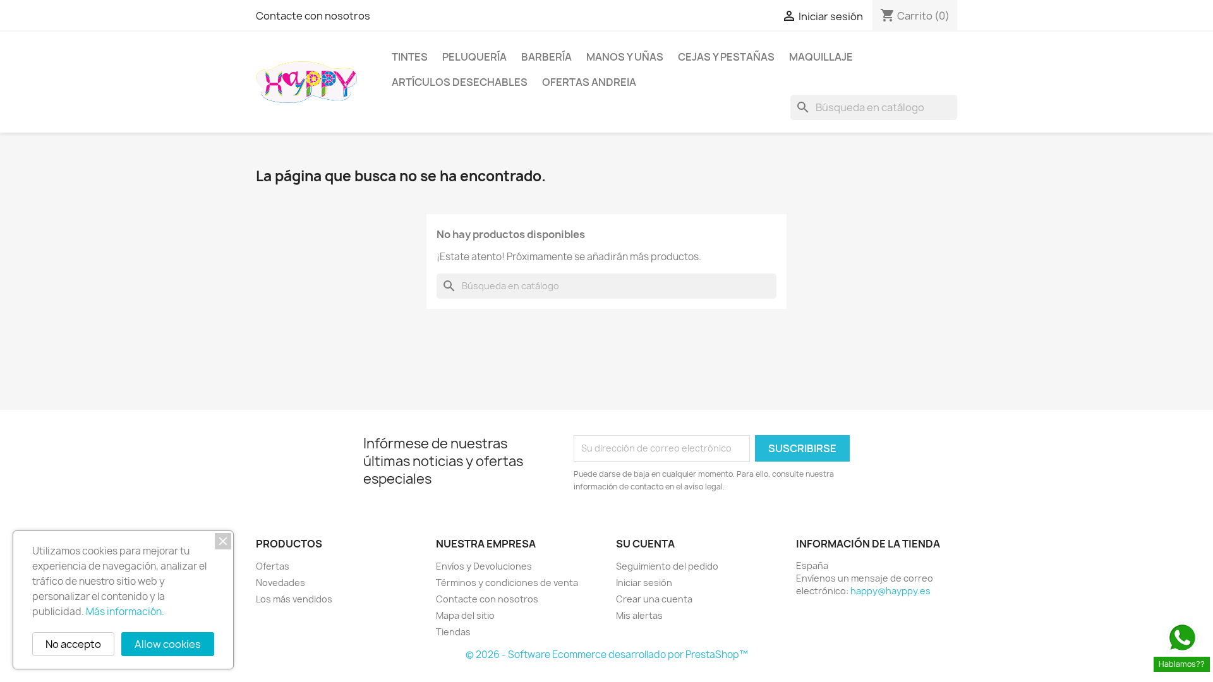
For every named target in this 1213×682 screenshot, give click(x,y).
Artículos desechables (460, 82)
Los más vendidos (294, 599)
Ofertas (272, 566)
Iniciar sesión (644, 583)
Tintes (410, 57)
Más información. (125, 611)
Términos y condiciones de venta (507, 583)
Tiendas (453, 632)
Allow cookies (168, 644)
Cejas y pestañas (726, 57)
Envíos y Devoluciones (484, 566)
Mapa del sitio (465, 615)
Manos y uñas (624, 57)
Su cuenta (645, 544)
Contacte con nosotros (313, 16)
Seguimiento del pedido (667, 566)
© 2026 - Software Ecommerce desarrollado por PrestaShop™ (607, 654)
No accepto (73, 644)
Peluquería (474, 57)
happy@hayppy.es (890, 591)
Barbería (546, 57)
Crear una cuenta (654, 599)
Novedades (280, 583)
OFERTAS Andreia (589, 82)
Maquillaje (821, 57)
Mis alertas (639, 615)
